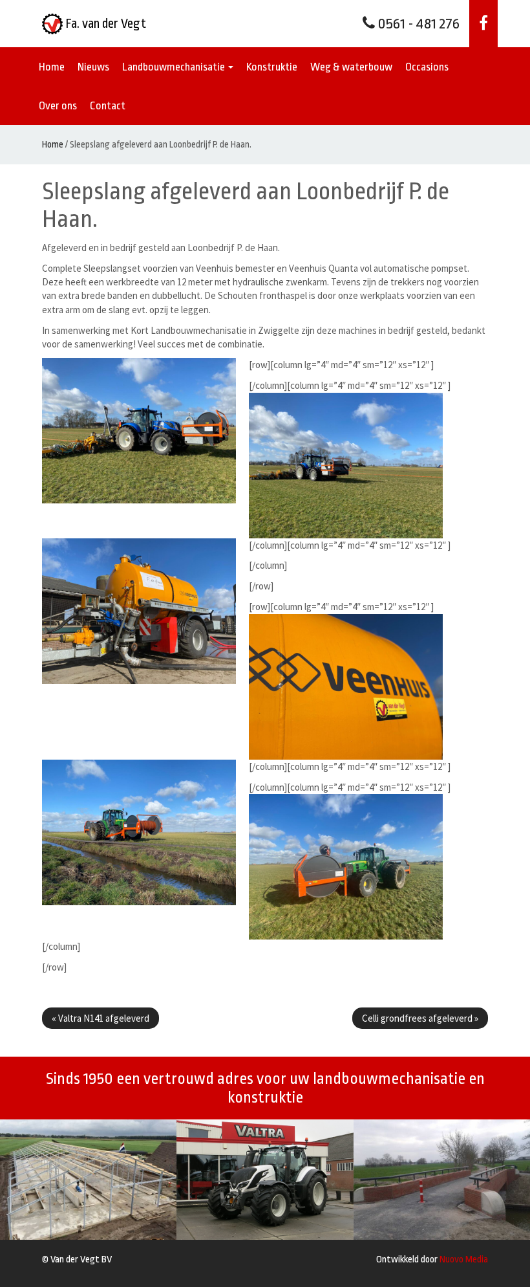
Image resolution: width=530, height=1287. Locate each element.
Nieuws (93, 67)
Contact (107, 106)
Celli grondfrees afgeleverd (420, 1018)
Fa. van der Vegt (104, 23)
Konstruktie (271, 67)
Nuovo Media (464, 1259)
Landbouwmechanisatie (174, 67)
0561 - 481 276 (417, 24)
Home (52, 67)
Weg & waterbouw (351, 67)
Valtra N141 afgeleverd (100, 1018)
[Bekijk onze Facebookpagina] (483, 23)
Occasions (427, 67)
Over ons (58, 106)
